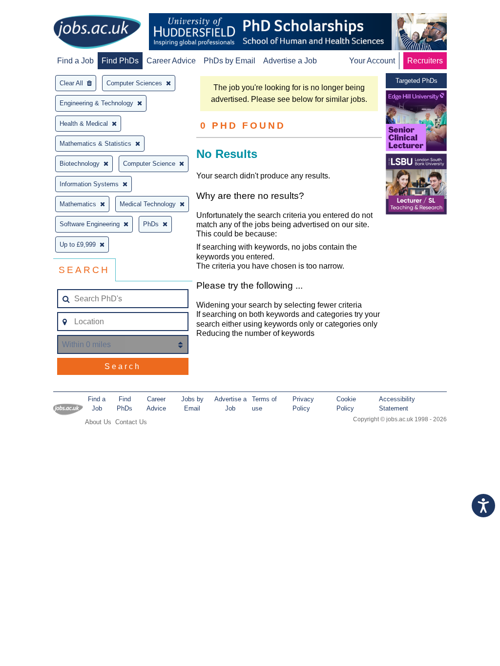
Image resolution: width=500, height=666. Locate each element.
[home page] (97, 33)
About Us (98, 422)
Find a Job (75, 61)
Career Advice (171, 61)
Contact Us (131, 422)
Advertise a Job (290, 61)
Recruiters (425, 61)
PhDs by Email (229, 61)
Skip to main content (39, 8)
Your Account (372, 61)
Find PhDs (120, 61)
